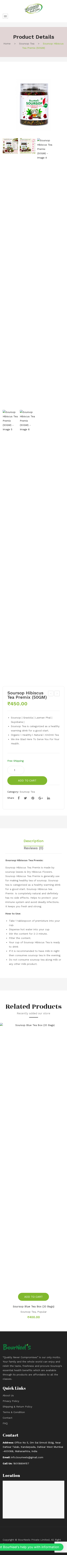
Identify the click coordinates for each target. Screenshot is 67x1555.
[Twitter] (25, 798)
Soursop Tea (26, 43)
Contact (7, 1417)
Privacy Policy (11, 1401)
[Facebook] (18, 798)
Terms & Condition (14, 1412)
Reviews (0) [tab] (33, 848)
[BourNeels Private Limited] (34, 8)
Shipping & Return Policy (17, 1406)
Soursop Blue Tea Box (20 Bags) (33, 1306)
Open (5, 16)
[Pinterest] (32, 798)
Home (7, 43)
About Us (8, 1395)
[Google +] (41, 798)
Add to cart (27, 780)
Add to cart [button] (33, 1296)
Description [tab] (34, 841)
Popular (42, 1311)
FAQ (5, 1423)
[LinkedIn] (48, 798)
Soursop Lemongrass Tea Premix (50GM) (50, 694)
